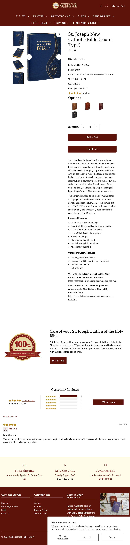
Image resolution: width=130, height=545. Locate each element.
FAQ (3, 510)
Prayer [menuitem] (38, 16)
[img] (9, 424)
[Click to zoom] (59, 34)
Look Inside (92, 149)
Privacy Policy (40, 510)
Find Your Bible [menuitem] (86, 23)
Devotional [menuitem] (61, 16)
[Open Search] (100, 5)
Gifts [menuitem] (81, 16)
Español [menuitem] (61, 23)
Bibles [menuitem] (21, 16)
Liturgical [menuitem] (39, 23)
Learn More (58, 360)
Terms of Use (40, 513)
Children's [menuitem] (102, 16)
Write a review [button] (108, 402)
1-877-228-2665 (65, 478)
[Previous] (29, 57)
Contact (5, 513)
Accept (87, 537)
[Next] (59, 57)
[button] (75, 93)
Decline (112, 537)
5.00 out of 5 (28, 400)
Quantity (73, 127)
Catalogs (5, 503)
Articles (37, 506)
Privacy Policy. (113, 529)
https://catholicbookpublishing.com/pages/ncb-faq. (92, 280)
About (37, 503)
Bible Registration (9, 506)
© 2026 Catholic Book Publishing (16, 536)
